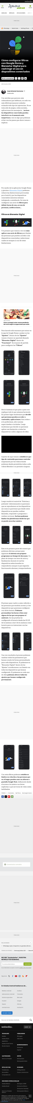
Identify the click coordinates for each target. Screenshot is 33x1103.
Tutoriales (11, 793)
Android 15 (20, 1007)
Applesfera (5, 1041)
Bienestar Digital (16, 190)
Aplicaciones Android (8, 994)
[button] (16, 91)
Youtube (16, 975)
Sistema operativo (7, 997)
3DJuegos (19, 1036)
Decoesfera (5, 1072)
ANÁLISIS (4, 13)
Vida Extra (20, 1038)
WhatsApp (6, 28)
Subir (26, 1027)
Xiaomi (4, 1004)
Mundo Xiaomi (6, 1046)
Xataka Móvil (5, 1038)
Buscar (30, 1019)
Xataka (4, 1036)
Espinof (19, 1050)
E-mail (25, 78)
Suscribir (28, 964)
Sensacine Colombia (22, 1088)
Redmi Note (15, 28)
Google (19, 1001)
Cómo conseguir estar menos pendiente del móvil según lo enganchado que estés (16, 323)
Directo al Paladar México (7, 1091)
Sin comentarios (8, 78)
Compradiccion (6, 1075)
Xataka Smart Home (7, 1043)
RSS (23, 975)
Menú (2, 7)
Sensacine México (22, 1086)
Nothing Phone (25, 28)
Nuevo (30, 7)
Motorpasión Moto (22, 1061)
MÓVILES (11, 13)
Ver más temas (7, 1013)
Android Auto (6, 1007)
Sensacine (20, 1047)
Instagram (19, 975)
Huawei (4, 1001)
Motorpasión (20, 1058)
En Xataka (7, 320)
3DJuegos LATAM (21, 1083)
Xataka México (6, 1083)
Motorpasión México (22, 1091)
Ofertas (19, 1004)
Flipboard (22, 78)
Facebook (16, 78)
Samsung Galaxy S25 (20, 950)
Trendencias (5, 1070)
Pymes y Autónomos (22, 1072)
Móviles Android (6, 991)
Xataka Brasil (5, 1086)
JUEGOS (30, 13)
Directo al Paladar (7, 1058)
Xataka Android (16, 6)
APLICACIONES (21, 13)
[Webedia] (29, 1)
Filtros (19, 793)
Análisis (19, 991)
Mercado (19, 997)
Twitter (19, 78)
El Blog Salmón (21, 1070)
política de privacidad (25, 968)
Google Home (28, 793)
